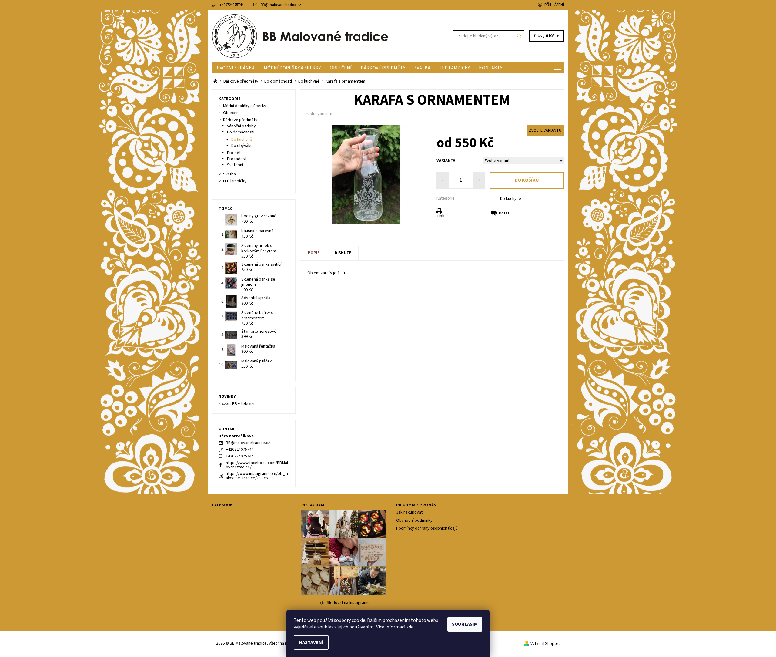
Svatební (235, 165)
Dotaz (504, 213)
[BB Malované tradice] (300, 35)
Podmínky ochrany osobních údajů (427, 528)
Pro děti (234, 153)
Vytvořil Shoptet (545, 644)
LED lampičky (455, 68)
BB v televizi (243, 404)
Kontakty (490, 68)
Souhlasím (465, 624)
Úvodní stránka (236, 68)
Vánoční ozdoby (241, 126)
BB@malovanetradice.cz (281, 5)
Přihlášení (554, 5)
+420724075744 (231, 5)
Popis (314, 253)
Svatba (422, 68)
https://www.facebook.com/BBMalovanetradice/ (257, 465)
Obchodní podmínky (414, 520)
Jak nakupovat (409, 512)
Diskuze (343, 253)
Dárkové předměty (383, 68)
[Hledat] (519, 36)
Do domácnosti (240, 132)
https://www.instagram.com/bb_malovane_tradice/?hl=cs (257, 476)
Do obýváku (242, 146)
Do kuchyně (510, 199)
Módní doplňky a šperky (292, 68)
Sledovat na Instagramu (348, 603)
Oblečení (341, 68)
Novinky (227, 396)
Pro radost (236, 159)
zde (409, 627)
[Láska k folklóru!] (215, 81)
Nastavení (311, 642)
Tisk (440, 216)
